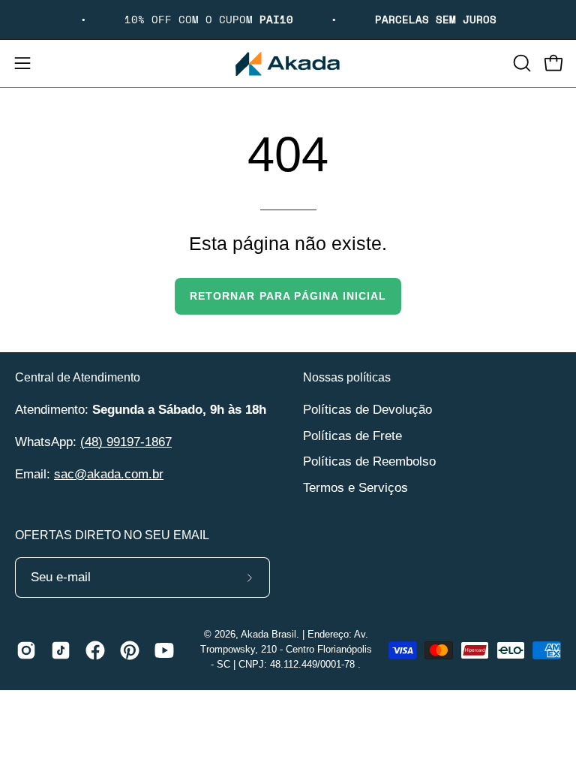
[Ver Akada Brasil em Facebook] (95, 650)
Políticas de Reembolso (369, 461)
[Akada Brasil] (288, 63)
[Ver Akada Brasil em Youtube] (164, 650)
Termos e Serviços (355, 487)
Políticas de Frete (352, 435)
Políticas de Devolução (367, 410)
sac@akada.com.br (109, 474)
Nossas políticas (347, 377)
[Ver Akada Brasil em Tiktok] (61, 650)
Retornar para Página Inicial (288, 296)
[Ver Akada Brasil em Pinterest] (129, 650)
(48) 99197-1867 (126, 442)
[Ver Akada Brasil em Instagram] (26, 650)
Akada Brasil (268, 634)
